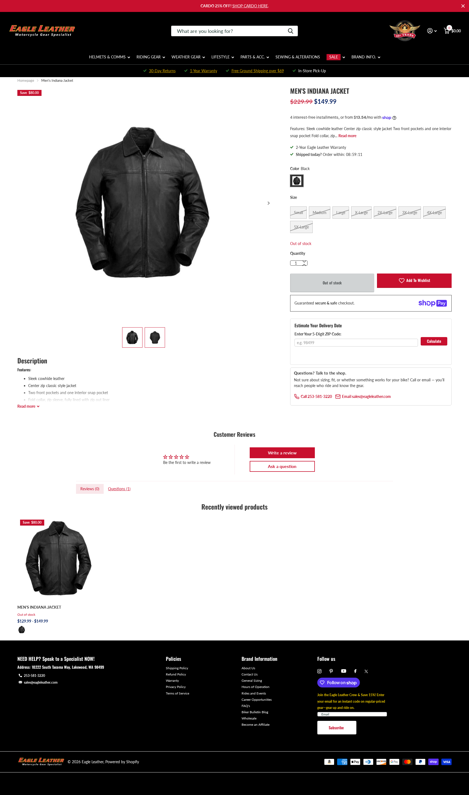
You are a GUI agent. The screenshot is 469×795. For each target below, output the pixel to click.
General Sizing (252, 680)
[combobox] (234, 31)
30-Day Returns (162, 70)
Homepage (25, 80)
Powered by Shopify (122, 761)
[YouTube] (343, 671)
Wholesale (249, 718)
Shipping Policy (177, 668)
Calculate (434, 341)
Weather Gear (186, 57)
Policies (173, 658)
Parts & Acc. (252, 57)
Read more (347, 135)
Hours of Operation (256, 687)
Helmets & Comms (107, 57)
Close (463, 6)
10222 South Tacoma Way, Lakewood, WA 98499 (68, 667)
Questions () (119, 488)
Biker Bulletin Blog (255, 712)
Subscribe (337, 727)
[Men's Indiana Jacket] (59, 558)
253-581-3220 (34, 676)
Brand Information (259, 658)
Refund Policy (176, 674)
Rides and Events (254, 693)
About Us (248, 668)
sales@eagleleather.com (41, 682)
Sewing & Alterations (297, 57)
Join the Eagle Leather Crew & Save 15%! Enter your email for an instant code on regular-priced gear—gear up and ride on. (351, 701)
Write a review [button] (282, 452)
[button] (268, 203)
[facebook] (355, 671)
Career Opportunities (257, 699)
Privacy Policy (176, 687)
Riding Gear (149, 57)
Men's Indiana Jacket (39, 607)
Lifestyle (220, 57)
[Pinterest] (331, 671)
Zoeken (290, 31)
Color (300, 168)
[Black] (22, 630)
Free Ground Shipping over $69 (258, 70)
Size (293, 197)
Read (26, 406)
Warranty (172, 680)
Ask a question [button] (282, 466)
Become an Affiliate (256, 724)
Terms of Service (177, 693)
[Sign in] (432, 31)
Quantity (297, 253)
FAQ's (246, 706)
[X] (366, 671)
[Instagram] (319, 671)
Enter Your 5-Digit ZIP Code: (317, 334)
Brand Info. (363, 57)
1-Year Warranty (203, 70)
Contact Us (250, 674)
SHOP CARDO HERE (250, 6)
